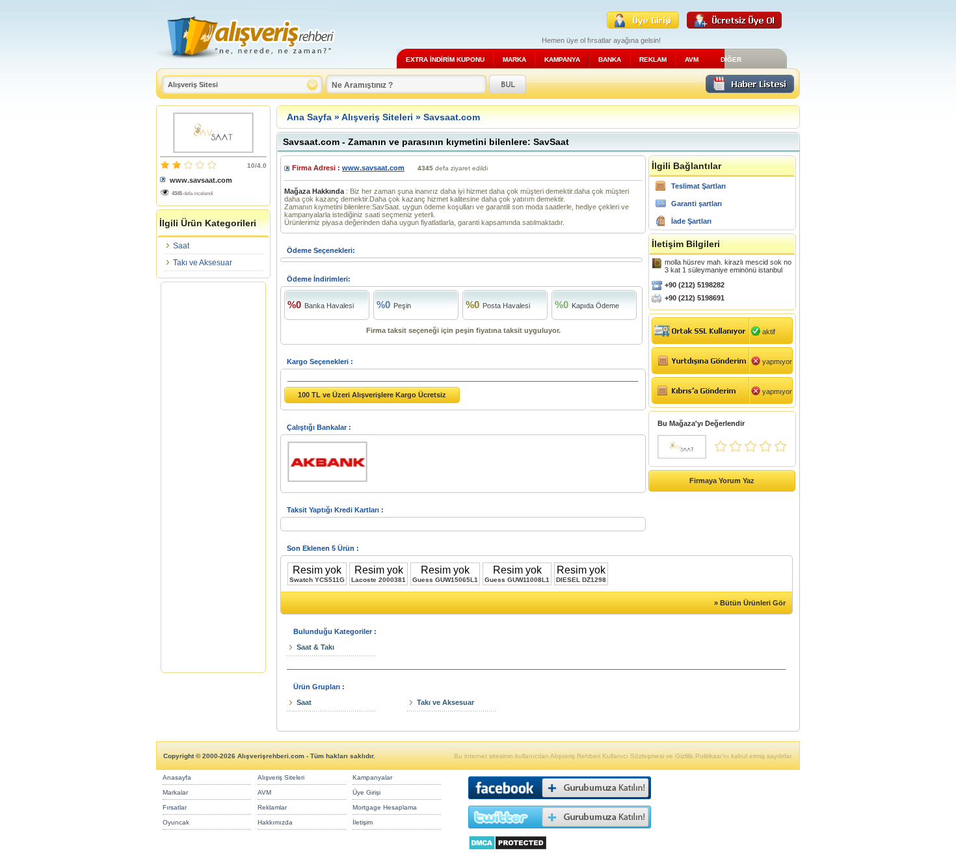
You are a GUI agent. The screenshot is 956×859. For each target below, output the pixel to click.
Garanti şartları (696, 203)
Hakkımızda (275, 822)
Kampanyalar (372, 777)
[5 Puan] (780, 449)
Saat (181, 245)
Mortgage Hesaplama (384, 807)
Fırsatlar (175, 807)
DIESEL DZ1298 (581, 579)
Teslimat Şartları (698, 186)
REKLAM (653, 59)
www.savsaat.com (201, 180)
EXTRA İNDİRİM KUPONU (445, 59)
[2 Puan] (735, 449)
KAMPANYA (562, 59)
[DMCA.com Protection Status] (507, 853)
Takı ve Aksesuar (202, 262)
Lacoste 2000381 (378, 579)
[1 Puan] (720, 449)
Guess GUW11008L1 (517, 579)
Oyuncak (176, 822)
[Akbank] (332, 482)
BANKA (609, 59)
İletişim (362, 822)
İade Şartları (691, 221)
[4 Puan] (765, 449)
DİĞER (731, 59)
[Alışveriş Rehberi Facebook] (559, 802)
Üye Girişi (366, 792)
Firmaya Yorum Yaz (721, 480)
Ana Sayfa (309, 117)
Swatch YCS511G (317, 579)
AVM (691, 59)
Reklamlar (272, 807)
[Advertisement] (213, 477)
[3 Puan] (750, 449)
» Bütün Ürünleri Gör (750, 603)
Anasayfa (177, 777)
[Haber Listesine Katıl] (750, 89)
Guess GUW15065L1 (445, 579)
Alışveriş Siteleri (377, 117)
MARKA (514, 59)
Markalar (175, 792)
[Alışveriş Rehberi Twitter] (559, 831)
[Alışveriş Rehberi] (246, 63)
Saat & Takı (315, 647)
